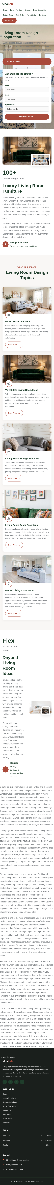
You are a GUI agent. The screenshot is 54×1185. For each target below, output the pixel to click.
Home (5, 10)
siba (7, 4)
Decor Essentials (39, 10)
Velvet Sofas (32, 15)
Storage (28, 10)
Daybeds (42, 15)
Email (7, 95)
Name (7, 85)
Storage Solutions (10, 1102)
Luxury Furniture (16, 10)
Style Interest (10, 104)
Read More (12, 345)
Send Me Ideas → (27, 117)
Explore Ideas (13, 62)
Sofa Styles (20, 15)
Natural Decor (8, 15)
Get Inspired (9, 20)
